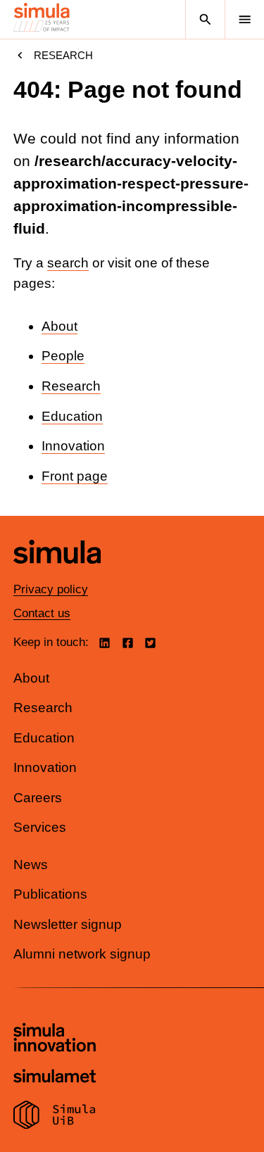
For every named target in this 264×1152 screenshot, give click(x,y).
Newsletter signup (67, 924)
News (30, 864)
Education (72, 416)
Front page (75, 476)
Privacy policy (50, 589)
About (59, 326)
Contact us (41, 613)
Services (39, 827)
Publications (50, 894)
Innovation (73, 445)
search (68, 262)
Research (63, 55)
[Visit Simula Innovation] (54, 1039)
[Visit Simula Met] (54, 1078)
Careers (37, 797)
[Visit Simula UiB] (54, 1117)
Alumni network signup (82, 954)
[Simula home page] (57, 573)
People (63, 355)
